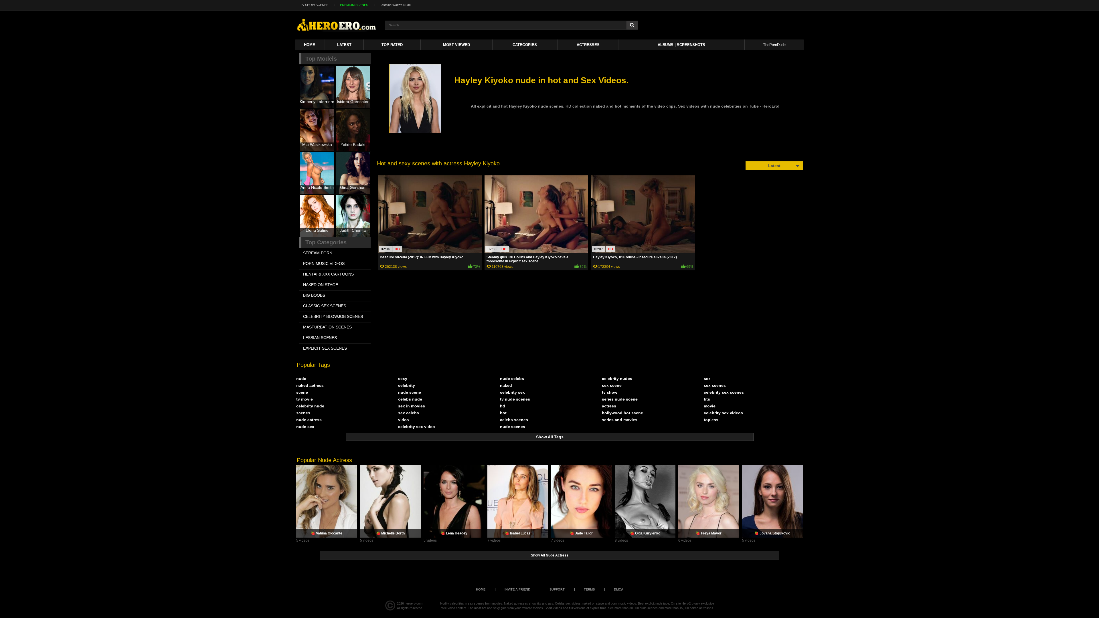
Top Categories (326, 242)
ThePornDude (774, 45)
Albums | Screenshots (681, 45)
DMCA (618, 589)
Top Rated (392, 45)
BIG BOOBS (314, 295)
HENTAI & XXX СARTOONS (328, 274)
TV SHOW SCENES (314, 5)
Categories (525, 45)
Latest (344, 45)
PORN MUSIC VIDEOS (324, 263)
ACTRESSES (588, 45)
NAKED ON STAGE (320, 284)
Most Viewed (456, 45)
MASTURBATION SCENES (327, 327)
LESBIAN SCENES (320, 337)
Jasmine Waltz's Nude (395, 5)
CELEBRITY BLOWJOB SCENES (333, 316)
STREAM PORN (317, 253)
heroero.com (413, 603)
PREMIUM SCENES (354, 5)
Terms (589, 589)
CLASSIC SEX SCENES (324, 306)
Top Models (321, 59)
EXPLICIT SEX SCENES (325, 348)
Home (309, 45)
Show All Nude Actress (549, 555)
